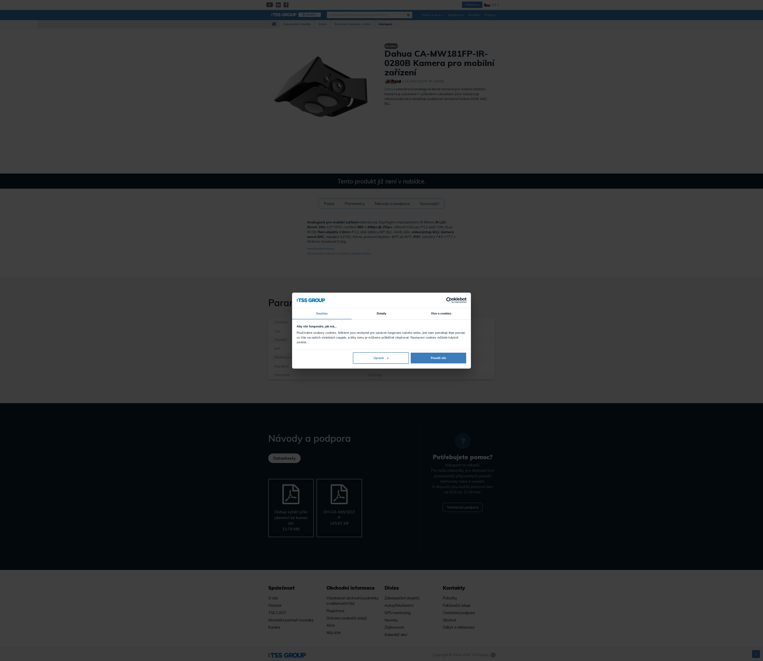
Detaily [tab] (381, 313)
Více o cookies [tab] (441, 313)
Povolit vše (438, 358)
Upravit (379, 358)
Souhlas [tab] (322, 313)
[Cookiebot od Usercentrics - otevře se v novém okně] (449, 300)
